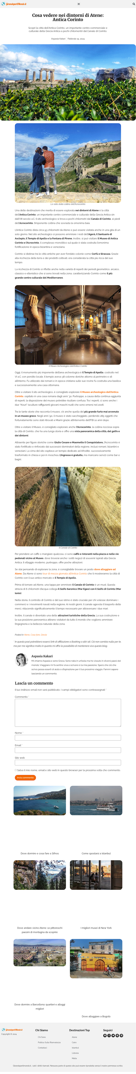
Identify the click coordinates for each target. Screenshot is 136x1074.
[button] (78, 4)
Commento (22, 697)
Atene (27, 635)
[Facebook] (105, 1035)
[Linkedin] (121, 1035)
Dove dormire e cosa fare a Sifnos (40, 853)
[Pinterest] (117, 1035)
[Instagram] (109, 1035)
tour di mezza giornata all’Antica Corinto (65, 573)
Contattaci (42, 1048)
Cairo (74, 1042)
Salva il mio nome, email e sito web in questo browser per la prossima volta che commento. (68, 770)
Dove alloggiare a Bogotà (96, 1016)
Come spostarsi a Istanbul (96, 853)
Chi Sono (42, 1037)
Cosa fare (35, 635)
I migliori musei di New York (96, 928)
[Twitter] (113, 1035)
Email (18, 745)
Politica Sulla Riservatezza (49, 1042)
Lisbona (75, 1053)
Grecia (44, 635)
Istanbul (75, 1048)
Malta (74, 1058)
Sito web (20, 758)
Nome (19, 733)
